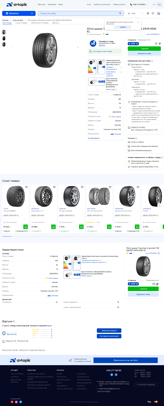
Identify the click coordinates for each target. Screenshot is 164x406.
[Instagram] (16, 402)
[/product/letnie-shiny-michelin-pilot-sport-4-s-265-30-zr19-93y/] (43, 196)
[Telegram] (111, 374)
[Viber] (116, 374)
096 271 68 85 (139, 4)
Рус (154, 4)
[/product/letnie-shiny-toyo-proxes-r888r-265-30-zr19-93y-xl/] (15, 196)
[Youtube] (12, 402)
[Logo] (16, 4)
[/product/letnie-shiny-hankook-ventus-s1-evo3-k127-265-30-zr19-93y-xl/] (127, 196)
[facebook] (20, 402)
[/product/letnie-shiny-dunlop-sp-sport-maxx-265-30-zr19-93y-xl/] (71, 196)
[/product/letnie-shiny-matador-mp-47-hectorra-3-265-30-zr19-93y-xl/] (99, 196)
